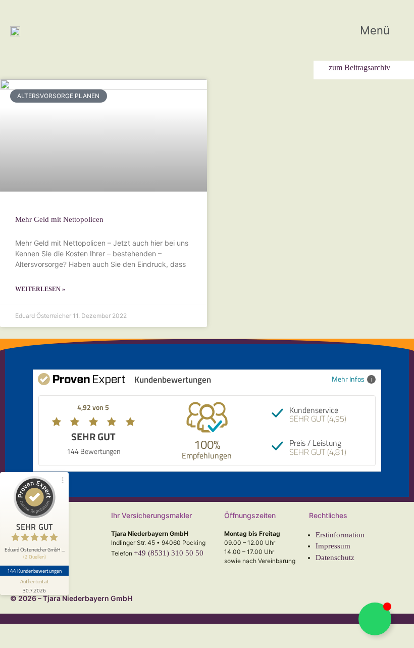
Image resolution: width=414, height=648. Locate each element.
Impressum (333, 546)
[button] (382, 30)
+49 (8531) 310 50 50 (168, 553)
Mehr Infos (348, 379)
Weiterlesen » (40, 289)
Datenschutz (335, 557)
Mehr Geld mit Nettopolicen (59, 219)
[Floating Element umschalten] (374, 619)
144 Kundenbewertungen (34, 570)
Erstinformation (340, 535)
